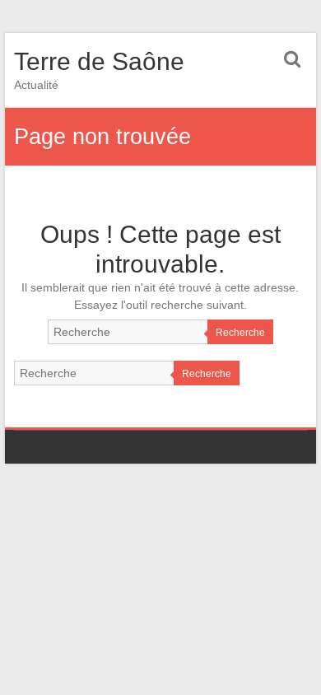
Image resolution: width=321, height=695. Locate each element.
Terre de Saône (99, 61)
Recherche (240, 332)
